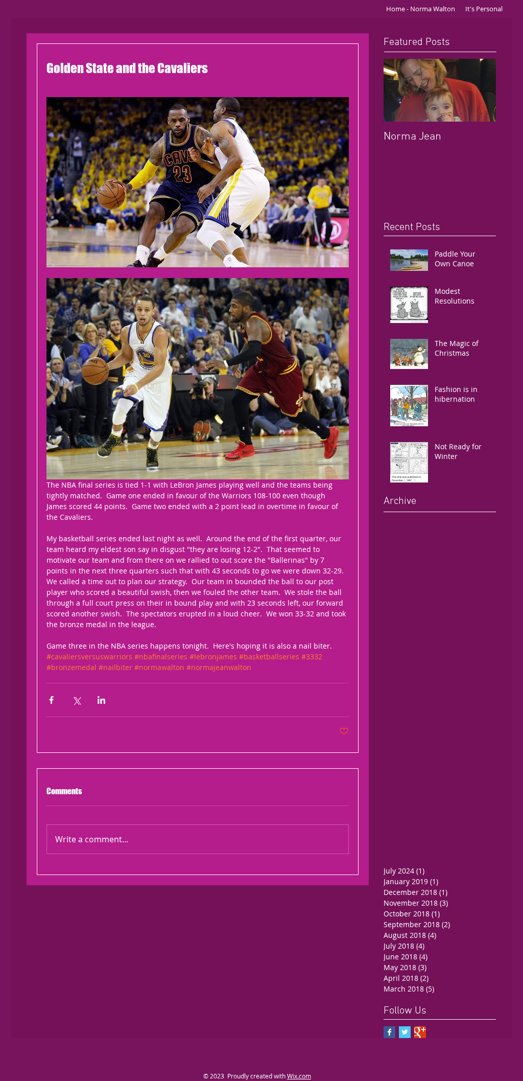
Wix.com (299, 1076)
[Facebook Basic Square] (389, 1032)
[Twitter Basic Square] (405, 1032)
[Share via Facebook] (51, 700)
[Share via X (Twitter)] (76, 700)
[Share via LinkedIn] (101, 700)
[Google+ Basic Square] (420, 1032)
